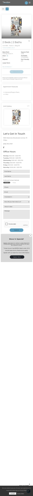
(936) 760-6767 (8, 144)
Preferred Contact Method (11, 180)
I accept (12, 493)
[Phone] (26, 2)
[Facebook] (3, 147)
